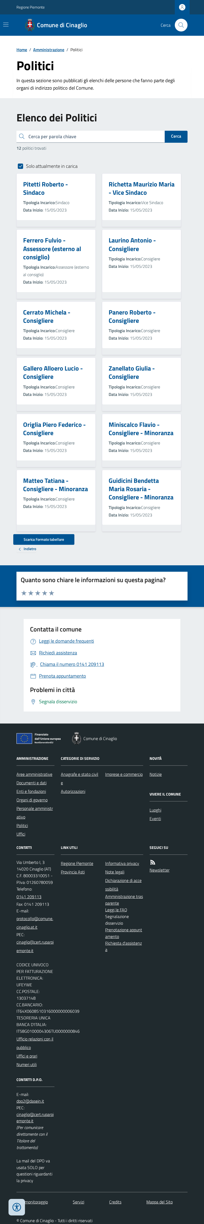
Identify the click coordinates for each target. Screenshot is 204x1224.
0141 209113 (28, 896)
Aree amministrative (34, 774)
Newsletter (159, 870)
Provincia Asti (73, 872)
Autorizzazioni (73, 791)
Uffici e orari (26, 1056)
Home (21, 49)
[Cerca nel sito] (179, 25)
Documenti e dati (31, 783)
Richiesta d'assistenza (123, 946)
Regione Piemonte (30, 7)
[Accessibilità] (16, 1207)
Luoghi (155, 810)
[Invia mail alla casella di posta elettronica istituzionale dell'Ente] (35, 922)
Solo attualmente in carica (52, 166)
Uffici (20, 834)
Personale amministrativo (34, 812)
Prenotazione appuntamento (123, 933)
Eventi (155, 818)
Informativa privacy (122, 863)
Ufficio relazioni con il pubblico (34, 1043)
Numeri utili (26, 1064)
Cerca (176, 136)
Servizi (78, 1202)
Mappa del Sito (159, 1202)
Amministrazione (48, 49)
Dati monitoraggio (32, 1202)
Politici (22, 825)
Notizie (156, 774)
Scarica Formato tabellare (44, 539)
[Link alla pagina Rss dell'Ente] (153, 862)
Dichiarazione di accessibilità (123, 884)
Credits (115, 1202)
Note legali (114, 872)
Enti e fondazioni (31, 791)
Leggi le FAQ (116, 910)
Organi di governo (32, 800)
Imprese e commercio (124, 774)
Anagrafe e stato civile (79, 778)
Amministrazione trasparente (124, 899)
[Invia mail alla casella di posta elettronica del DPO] (30, 1101)
